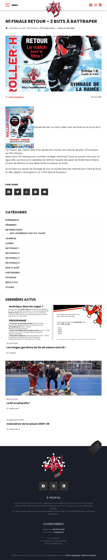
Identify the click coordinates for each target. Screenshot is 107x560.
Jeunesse (10, 238)
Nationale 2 (12, 253)
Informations (33, 28)
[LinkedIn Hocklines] (100, 5)
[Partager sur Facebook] (8, 192)
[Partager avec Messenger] (35, 192)
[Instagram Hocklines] (95, 5)
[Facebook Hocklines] (90, 5)
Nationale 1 (12, 248)
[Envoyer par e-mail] (44, 192)
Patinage (10, 277)
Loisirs (9, 243)
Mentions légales (89, 555)
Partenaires (12, 272)
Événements (12, 220)
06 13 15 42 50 (59, 529)
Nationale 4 (12, 262)
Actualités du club (17, 28)
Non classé (12, 267)
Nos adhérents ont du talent (28, 233)
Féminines (10, 225)
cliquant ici (59, 532)
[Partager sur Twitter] (17, 192)
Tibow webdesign (73, 555)
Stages (9, 287)
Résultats (11, 282)
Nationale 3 (12, 258)
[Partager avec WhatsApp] (26, 192)
